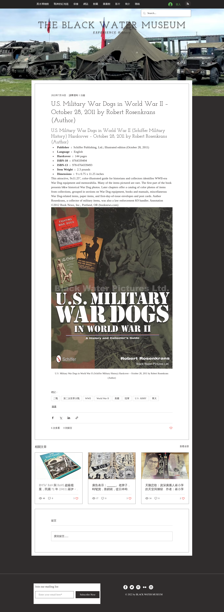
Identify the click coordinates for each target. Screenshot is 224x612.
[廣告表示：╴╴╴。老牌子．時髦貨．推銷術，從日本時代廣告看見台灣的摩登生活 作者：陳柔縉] (112, 466)
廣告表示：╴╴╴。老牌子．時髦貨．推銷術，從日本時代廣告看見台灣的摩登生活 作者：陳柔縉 (111, 487)
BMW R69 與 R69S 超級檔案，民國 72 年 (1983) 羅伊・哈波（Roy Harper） (58, 487)
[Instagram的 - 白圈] (151, 587)
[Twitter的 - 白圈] (132, 587)
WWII (88, 398)
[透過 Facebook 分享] (52, 417)
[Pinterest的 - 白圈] (138, 587)
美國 (117, 398)
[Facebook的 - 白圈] (125, 587)
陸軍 (127, 398)
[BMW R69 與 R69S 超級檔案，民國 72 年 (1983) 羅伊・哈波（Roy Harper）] (58, 466)
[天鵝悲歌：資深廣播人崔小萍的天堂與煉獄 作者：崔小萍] (165, 466)
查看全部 (184, 446)
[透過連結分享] (76, 417)
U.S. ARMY (140, 398)
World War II (103, 398)
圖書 (54, 406)
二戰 (55, 398)
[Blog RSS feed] (188, 3)
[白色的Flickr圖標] (145, 587)
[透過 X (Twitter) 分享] (60, 417)
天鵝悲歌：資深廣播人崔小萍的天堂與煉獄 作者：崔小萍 (164, 487)
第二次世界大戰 (71, 398)
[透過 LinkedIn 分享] (68, 417)
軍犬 (154, 398)
